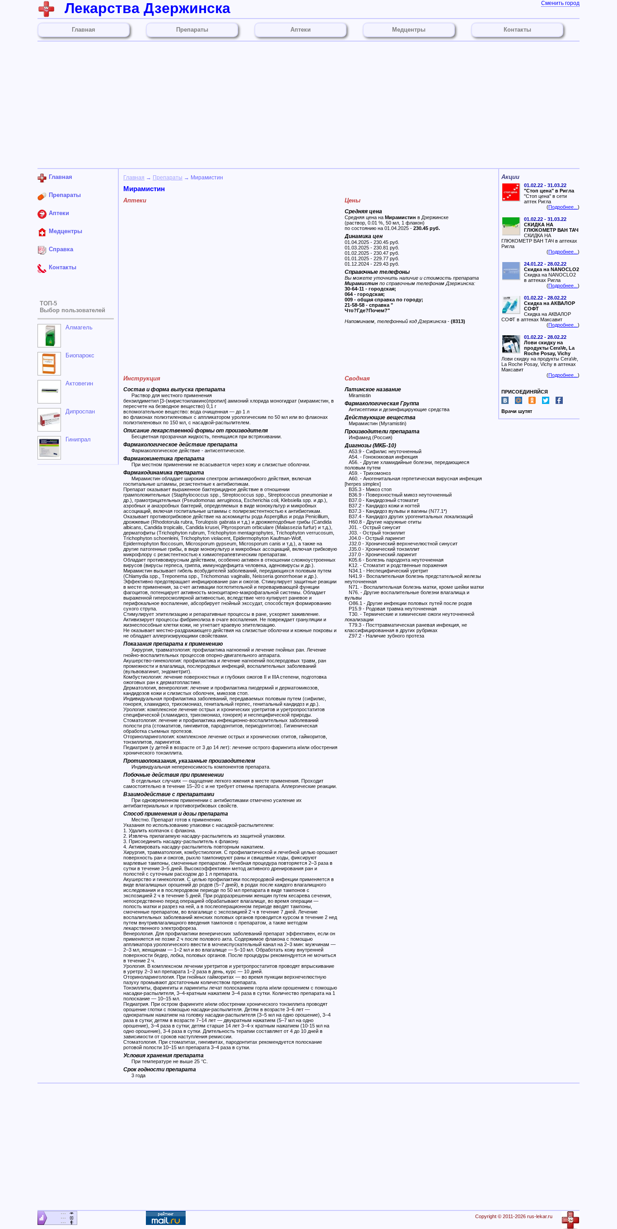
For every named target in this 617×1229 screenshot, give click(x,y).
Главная (134, 177)
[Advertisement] (308, 105)
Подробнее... (563, 207)
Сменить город (560, 3)
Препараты (167, 177)
